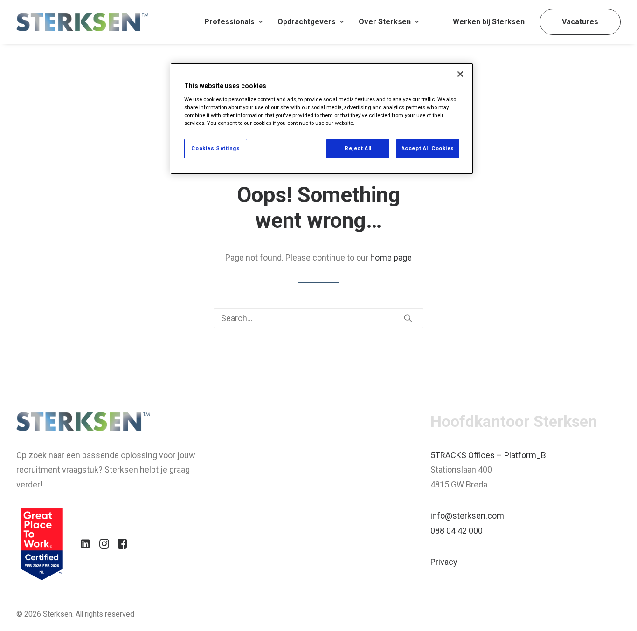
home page (391, 257)
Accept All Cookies (428, 148)
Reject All (358, 148)
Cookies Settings (215, 148)
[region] (321, 118)
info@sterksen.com (467, 516)
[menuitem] (233, 22)
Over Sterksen (385, 21)
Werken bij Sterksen (489, 21)
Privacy (443, 562)
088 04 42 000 (456, 530)
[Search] (318, 318)
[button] (408, 317)
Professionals (229, 21)
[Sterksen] (82, 22)
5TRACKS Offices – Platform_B (488, 455)
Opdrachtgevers (306, 21)
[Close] (460, 74)
